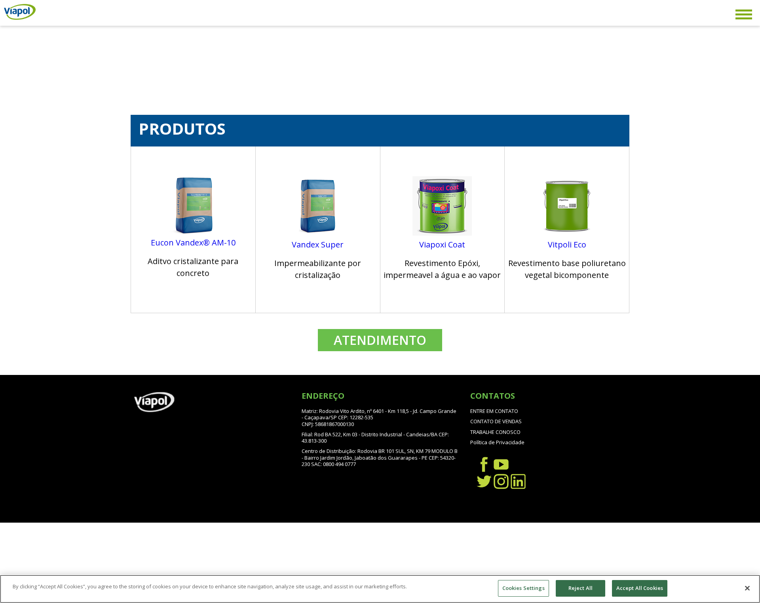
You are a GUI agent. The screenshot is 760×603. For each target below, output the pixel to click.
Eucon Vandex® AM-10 (193, 242)
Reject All (580, 588)
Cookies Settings (523, 588)
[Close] (747, 588)
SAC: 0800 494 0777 (333, 464)
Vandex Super (318, 244)
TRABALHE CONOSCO (495, 432)
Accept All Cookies (639, 588)
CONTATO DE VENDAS (496, 421)
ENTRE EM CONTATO (494, 411)
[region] (380, 589)
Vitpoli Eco (567, 244)
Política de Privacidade (497, 442)
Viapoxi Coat (442, 244)
